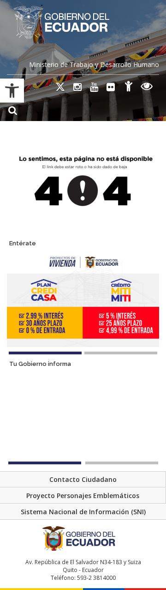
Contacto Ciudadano (83, 479)
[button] (12, 91)
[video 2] (121, 463)
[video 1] (44, 463)
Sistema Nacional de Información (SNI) (83, 511)
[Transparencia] (147, 87)
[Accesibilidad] (129, 87)
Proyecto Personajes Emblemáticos (82, 495)
